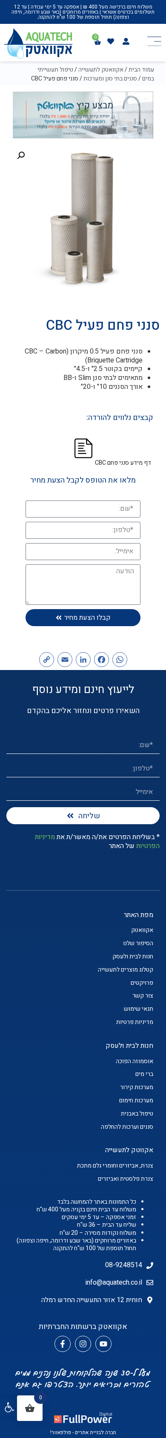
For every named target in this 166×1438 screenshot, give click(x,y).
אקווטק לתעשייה (129, 1150)
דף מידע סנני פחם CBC (123, 462)
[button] (9, 1407)
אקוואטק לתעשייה (100, 69)
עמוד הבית (141, 69)
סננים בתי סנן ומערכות (110, 78)
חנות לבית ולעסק (129, 1046)
